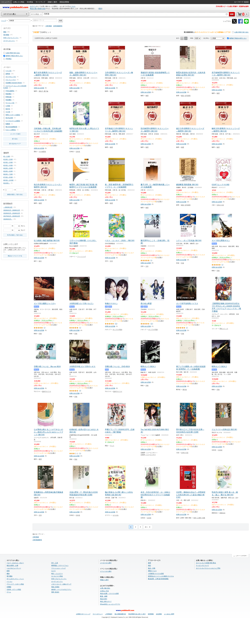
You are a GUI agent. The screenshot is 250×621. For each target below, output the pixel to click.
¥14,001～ (6, 183)
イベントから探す (106, 571)
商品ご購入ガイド (106, 601)
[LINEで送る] (246, 23)
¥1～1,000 (6, 156)
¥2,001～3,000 (8, 162)
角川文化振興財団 (11, 127)
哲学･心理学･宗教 (199, 518)
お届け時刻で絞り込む (241, 32)
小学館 (8, 106)
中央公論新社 (10, 91)
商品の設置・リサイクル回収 (109, 593)
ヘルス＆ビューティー (14, 568)
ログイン (33, 6)
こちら (73, 6)
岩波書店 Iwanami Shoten (14, 82)
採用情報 (151, 614)
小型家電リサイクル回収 (156, 573)
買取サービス (152, 571)
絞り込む (15, 139)
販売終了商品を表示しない (238, 38)
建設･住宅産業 (185, 95)
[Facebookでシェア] (240, 23)
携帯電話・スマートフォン (59, 565)
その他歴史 (42, 151)
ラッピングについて (202, 565)
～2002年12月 (7, 207)
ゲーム (9, 592)
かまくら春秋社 (11, 130)
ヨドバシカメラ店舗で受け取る (206, 563)
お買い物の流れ (105, 588)
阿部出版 (8, 97)
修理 (149, 563)
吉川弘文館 (9, 118)
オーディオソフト (9, 40)
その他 (8, 112)
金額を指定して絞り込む (15, 194)
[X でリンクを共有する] (234, 23)
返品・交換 (151, 568)
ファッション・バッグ (58, 568)
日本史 (78, 151)
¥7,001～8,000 (8, 177)
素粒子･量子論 (43, 91)
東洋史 (185, 389)
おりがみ (115, 515)
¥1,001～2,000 (8, 159)
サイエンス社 (10, 103)
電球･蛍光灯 (55, 592)
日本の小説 (220, 205)
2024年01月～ (7, 219)
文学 (111, 261)
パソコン (9, 581)
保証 (149, 565)
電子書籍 (6, 34)
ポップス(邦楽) (117, 329)
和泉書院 (8, 100)
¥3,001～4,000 (8, 165)
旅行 (40, 261)
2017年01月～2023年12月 (11, 216)
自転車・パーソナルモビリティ (61, 589)
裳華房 (8, 73)
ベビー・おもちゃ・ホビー (15, 563)
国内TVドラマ (46, 391)
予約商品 (8, 58)
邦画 (218, 270)
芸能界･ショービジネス (148, 454)
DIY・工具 (54, 563)
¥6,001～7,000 (8, 174)
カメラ (53, 571)
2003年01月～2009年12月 (11, 210)
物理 (75, 91)
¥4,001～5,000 (8, 168)
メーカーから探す (106, 563)
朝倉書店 (8, 94)
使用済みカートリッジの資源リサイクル (161, 576)
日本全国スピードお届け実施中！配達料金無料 (232, 6)
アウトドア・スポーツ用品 (15, 584)
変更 (100, 9)
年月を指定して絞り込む (15, 235)
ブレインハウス (11, 79)
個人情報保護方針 (120, 614)
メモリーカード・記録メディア (61, 584)
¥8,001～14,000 (8, 180)
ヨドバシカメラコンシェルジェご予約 (208, 568)
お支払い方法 (104, 591)
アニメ (112, 445)
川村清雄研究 (57, 26)
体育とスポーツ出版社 (13, 115)
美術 (75, 459)
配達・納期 (103, 596)
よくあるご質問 (169, 614)
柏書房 (8, 124)
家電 (8, 571)
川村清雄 (48, 26)
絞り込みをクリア (15, 143)
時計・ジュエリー (57, 573)
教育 (40, 459)
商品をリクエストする (15, 256)
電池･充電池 (55, 587)
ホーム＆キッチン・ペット (15, 579)
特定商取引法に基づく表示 (137, 614)
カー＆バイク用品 (57, 576)
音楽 (182, 263)
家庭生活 (222, 513)
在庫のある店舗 (39, 88)
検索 (60, 20)
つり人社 (8, 70)
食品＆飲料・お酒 (12, 565)
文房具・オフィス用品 (14, 589)
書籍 (4, 32)
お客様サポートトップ (83, 614)
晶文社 (8, 109)
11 (116, 323)
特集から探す (104, 580)
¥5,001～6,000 (8, 171)
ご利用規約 (108, 614)
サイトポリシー (98, 614)
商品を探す (103, 599)
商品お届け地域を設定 (38, 9)
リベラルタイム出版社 (13, 121)
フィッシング (81, 256)
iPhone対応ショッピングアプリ (110, 604)
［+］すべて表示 (15, 134)
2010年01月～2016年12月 (11, 213)
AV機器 (9, 587)
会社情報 (159, 614)
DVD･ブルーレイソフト (11, 37)
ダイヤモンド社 (11, 76)
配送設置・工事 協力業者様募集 (158, 579)
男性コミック (224, 328)
